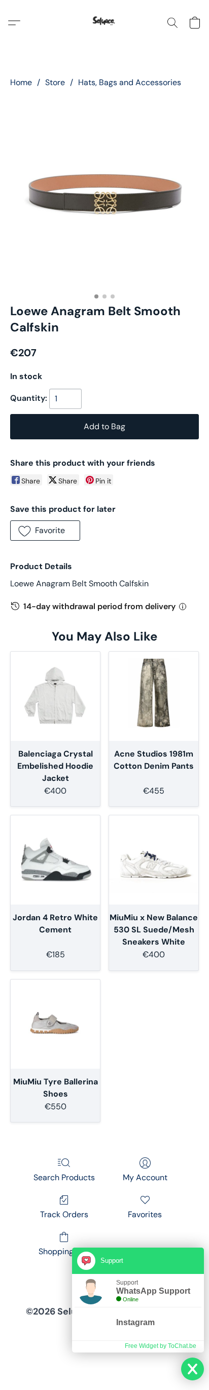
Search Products (64, 1177)
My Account (145, 1177)
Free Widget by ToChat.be (160, 1345)
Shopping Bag (64, 1251)
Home (21, 82)
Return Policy (62, 1346)
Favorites (145, 1214)
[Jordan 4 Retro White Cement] (55, 860)
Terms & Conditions (39, 1332)
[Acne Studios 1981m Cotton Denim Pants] (153, 696)
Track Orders (64, 1214)
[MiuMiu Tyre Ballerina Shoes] (55, 1024)
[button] (104, 23)
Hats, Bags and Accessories (129, 82)
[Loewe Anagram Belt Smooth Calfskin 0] (104, 193)
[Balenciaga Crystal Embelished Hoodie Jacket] (55, 696)
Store (55, 82)
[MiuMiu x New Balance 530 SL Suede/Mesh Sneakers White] (153, 860)
